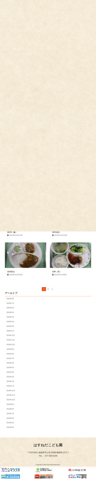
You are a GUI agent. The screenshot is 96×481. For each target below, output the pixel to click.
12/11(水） (56, 232)
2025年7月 (10, 358)
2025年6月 (10, 363)
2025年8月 (10, 354)
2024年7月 (10, 413)
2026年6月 (10, 308)
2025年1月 (10, 386)
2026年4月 (10, 317)
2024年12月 (10, 390)
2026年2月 (10, 326)
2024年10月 (10, 400)
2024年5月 (10, 423)
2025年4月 (10, 372)
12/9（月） (56, 272)
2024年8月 (10, 409)
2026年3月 (10, 322)
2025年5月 (10, 367)
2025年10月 (10, 344)
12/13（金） (12, 232)
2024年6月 (10, 418)
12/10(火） (11, 272)
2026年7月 (10, 303)
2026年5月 (10, 312)
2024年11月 (10, 395)
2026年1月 (10, 331)
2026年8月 (10, 298)
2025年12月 (10, 335)
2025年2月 (10, 381)
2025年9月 (10, 349)
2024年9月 (10, 404)
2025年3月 (10, 377)
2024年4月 (10, 427)
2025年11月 (10, 340)
